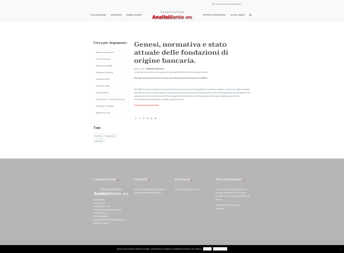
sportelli (99, 140)
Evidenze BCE (103, 79)
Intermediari (102, 92)
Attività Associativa (214, 15)
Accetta (207, 249)
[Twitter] (140, 118)
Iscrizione (116, 15)
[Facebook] (136, 118)
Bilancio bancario (105, 52)
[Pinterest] (144, 118)
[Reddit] (155, 118)
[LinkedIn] (151, 118)
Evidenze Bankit (104, 65)
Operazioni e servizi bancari (110, 99)
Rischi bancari (103, 112)
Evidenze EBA (103, 85)
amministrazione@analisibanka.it (228, 4)
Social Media (237, 15)
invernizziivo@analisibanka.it (147, 192)
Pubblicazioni (133, 15)
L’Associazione (98, 15)
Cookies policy (220, 249)
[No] (340, 249)
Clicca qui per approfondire (146, 105)
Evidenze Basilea (104, 72)
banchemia (110, 135)
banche (98, 135)
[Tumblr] (147, 118)
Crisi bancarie (103, 59)
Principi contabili (105, 106)
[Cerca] (250, 15)
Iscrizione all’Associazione (187, 189)
